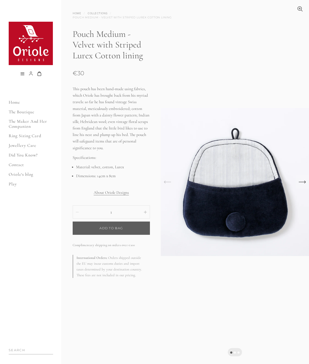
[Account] (30, 74)
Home (77, 13)
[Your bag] (39, 74)
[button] (231, 352)
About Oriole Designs (111, 192)
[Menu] (22, 74)
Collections (97, 13)
